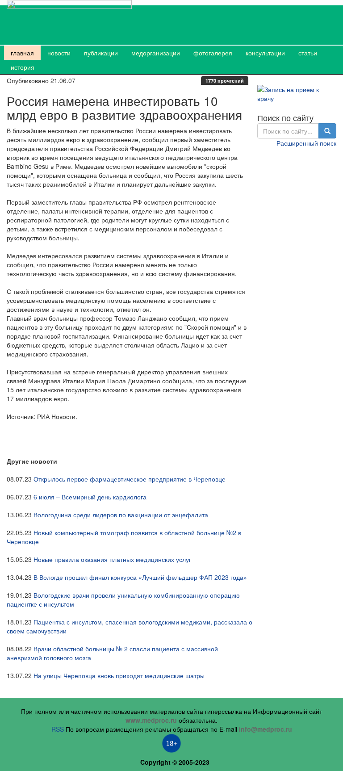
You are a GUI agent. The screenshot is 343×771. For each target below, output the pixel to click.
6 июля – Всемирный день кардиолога (89, 496)
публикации (101, 52)
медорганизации (155, 52)
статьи (307, 52)
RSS (57, 729)
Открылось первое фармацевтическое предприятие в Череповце (129, 478)
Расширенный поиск (306, 142)
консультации (265, 52)
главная (22, 52)
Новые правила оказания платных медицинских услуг (112, 559)
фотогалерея (212, 52)
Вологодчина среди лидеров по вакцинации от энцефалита (120, 514)
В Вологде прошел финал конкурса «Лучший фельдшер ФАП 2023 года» (140, 577)
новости (59, 52)
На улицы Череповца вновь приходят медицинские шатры (119, 675)
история (22, 67)
